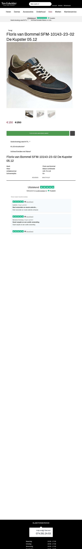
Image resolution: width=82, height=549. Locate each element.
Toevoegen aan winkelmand (38, 133)
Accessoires (28, 12)
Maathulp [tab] (46, 177)
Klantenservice (70, 12)
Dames (17, 12)
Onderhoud (40, 12)
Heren (8, 12)
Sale (50, 12)
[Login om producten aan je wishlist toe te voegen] (72, 133)
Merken (58, 12)
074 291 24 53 (43, 533)
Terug (10, 30)
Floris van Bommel (48, 166)
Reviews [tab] (35, 177)
